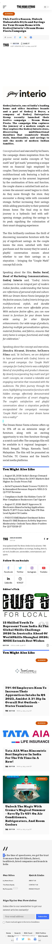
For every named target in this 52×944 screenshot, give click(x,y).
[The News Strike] (26, 7)
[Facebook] (44, 539)
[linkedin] (8, 580)
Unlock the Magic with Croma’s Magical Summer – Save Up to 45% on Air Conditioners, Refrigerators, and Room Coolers (25, 816)
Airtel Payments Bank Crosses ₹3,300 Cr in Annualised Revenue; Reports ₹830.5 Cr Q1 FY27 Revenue (25, 489)
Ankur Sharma (16, 538)
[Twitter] (20, 569)
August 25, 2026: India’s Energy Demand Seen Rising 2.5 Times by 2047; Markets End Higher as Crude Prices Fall (26, 478)
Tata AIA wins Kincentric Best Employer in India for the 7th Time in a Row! (25, 756)
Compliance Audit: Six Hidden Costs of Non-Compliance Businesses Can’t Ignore (24, 498)
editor (16, 43)
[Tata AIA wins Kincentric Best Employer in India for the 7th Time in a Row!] (26, 734)
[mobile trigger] (5, 7)
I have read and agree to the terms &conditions (23, 922)
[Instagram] (32, 569)
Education (40, 595)
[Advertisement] (26, 67)
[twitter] (47, 539)
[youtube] (44, 569)
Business (9, 14)
